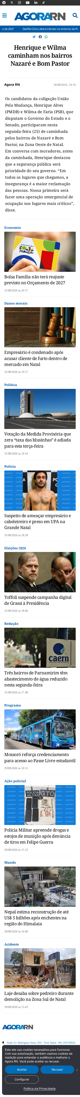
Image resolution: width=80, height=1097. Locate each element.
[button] (4, 15)
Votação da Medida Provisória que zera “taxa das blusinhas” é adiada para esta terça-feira (37, 440)
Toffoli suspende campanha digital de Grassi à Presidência (38, 600)
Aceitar (22, 1069)
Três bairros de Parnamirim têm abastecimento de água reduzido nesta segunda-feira (35, 679)
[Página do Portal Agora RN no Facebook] (6, 2)
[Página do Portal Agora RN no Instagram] (21, 2)
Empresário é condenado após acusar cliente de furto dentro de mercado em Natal (35, 358)
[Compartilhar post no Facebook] (41, 37)
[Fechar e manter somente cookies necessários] (77, 1070)
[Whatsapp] (46, 37)
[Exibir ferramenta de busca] (75, 15)
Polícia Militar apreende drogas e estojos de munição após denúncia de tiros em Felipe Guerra (37, 836)
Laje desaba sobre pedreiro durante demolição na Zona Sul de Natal (38, 996)
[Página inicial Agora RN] (17, 1028)
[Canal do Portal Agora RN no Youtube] (30, 2)
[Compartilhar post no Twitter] (34, 37)
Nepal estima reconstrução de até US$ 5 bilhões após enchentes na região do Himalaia (36, 918)
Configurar (22, 1079)
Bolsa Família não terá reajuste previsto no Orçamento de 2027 (34, 280)
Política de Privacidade (40, 1088)
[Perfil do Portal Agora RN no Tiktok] (45, 2)
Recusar (57, 1069)
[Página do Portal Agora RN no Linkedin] (37, 2)
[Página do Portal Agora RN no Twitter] (14, 2)
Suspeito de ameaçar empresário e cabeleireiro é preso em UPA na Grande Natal (37, 521)
